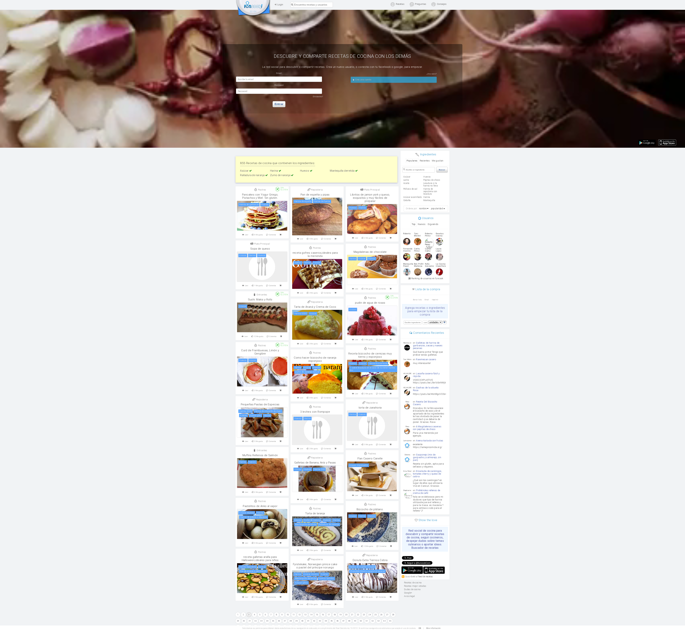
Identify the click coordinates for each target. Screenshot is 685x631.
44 (326, 621)
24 (370, 615)
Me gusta (258, 235)
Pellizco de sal (410, 189)
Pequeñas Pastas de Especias (260, 404)
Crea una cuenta (363, 79)
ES (251, 11)
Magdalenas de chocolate (370, 252)
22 (358, 615)
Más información (433, 628)
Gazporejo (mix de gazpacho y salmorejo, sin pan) (427, 457)
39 (296, 621)
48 (349, 621)
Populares (412, 160)
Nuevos (421, 224)
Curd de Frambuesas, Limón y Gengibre (260, 352)
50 (361, 621)
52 (373, 621)
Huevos (305, 170)
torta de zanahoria (370, 407)
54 (384, 621)
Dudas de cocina (412, 589)
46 (337, 621)
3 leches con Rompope (315, 411)
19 (340, 615)
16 (323, 615)
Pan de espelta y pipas (315, 194)
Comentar (272, 235)
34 (267, 621)
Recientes (425, 160)
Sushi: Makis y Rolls (260, 299)
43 (320, 621)
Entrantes (261, 294)
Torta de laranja (315, 513)
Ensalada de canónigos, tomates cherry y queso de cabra (427, 474)
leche (406, 180)
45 (332, 621)
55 (390, 621)
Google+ (408, 593)
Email (427, 300)
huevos (427, 177)
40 (302, 621)
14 (311, 615)
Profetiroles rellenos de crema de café (426, 491)
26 (381, 615)
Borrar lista (417, 300)
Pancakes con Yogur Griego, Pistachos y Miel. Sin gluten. (260, 196)
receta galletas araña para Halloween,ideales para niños (260, 558)
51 (367, 621)
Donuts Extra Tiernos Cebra (370, 560)
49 (355, 621)
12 (299, 615)
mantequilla (429, 200)
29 (238, 621)
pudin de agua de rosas (370, 302)
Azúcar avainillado (412, 197)
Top (413, 224)
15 (317, 615)
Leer (246, 235)
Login (280, 4)
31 (250, 621)
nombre (423, 208)
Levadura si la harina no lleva (430, 184)
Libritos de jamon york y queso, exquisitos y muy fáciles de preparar (370, 198)
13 (305, 615)
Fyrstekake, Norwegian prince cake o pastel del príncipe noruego (315, 566)
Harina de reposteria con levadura (430, 191)
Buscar (442, 170)
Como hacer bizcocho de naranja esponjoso (315, 359)
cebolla (407, 200)
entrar (279, 104)
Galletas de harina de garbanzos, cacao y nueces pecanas (427, 345)
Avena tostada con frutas (429, 440)
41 (308, 621)
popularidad (437, 208)
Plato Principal (371, 189)
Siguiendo (433, 224)
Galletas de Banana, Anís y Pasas (315, 462)
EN (255, 11)
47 (343, 621)
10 (288, 615)
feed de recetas (425, 576)
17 (329, 615)
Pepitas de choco (431, 180)
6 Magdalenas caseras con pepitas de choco (427, 427)
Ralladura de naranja (252, 175)
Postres (261, 189)
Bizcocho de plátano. (370, 509)
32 (255, 621)
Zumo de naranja (280, 175)
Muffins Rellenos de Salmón (260, 455)
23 (364, 615)
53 (378, 621)
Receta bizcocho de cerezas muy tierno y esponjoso (370, 355)
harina (426, 197)
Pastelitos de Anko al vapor (260, 506)
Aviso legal (409, 596)
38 (291, 621)
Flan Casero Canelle (370, 458)
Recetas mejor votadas (415, 586)
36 (279, 621)
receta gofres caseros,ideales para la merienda (315, 254)
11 (294, 615)
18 (335, 615)
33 (261, 621)
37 (285, 621)
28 (393, 615)
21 (352, 615)
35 (273, 621)
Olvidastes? (318, 97)
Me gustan (437, 160)
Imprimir (435, 300)
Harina (274, 170)
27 (387, 615)
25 (375, 615)
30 (244, 621)
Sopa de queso (260, 248)
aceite (406, 183)
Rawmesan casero (426, 359)
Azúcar (244, 170)
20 (346, 615)
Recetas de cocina (253, 8)
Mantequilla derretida (342, 170)
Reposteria (317, 189)
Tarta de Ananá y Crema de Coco (315, 306)
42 (314, 621)
